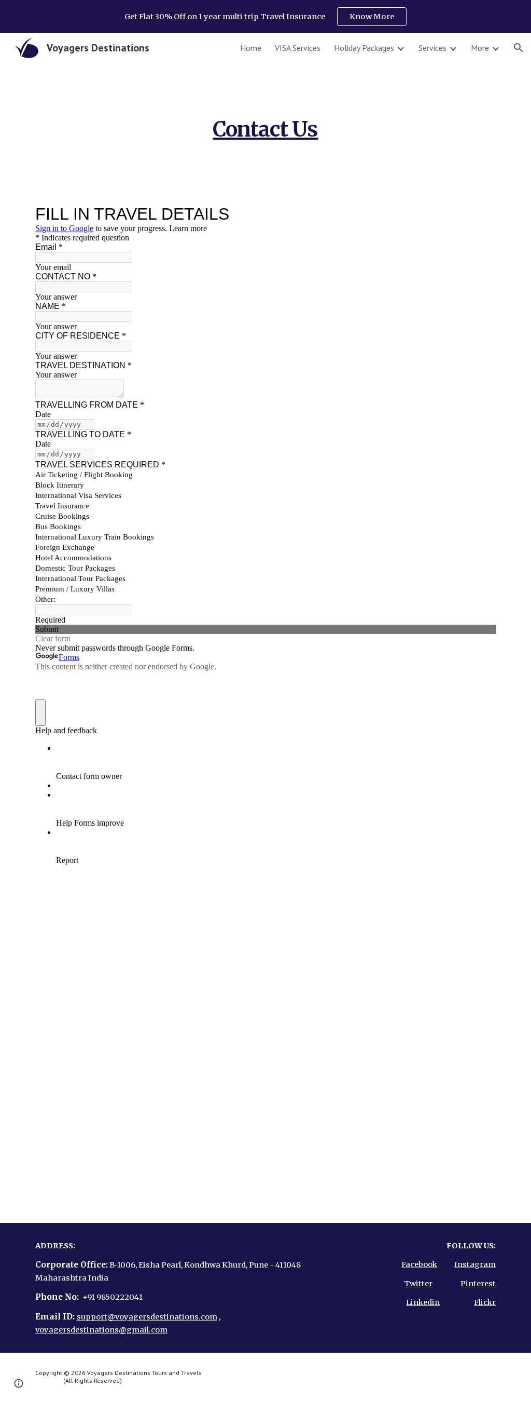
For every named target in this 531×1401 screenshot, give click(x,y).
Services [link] (432, 48)
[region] (265, 16)
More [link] (480, 48)
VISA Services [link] (297, 48)
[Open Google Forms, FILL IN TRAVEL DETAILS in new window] (480, 213)
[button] (518, 47)
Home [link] (250, 48)
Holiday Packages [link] (364, 48)
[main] (265, 125)
